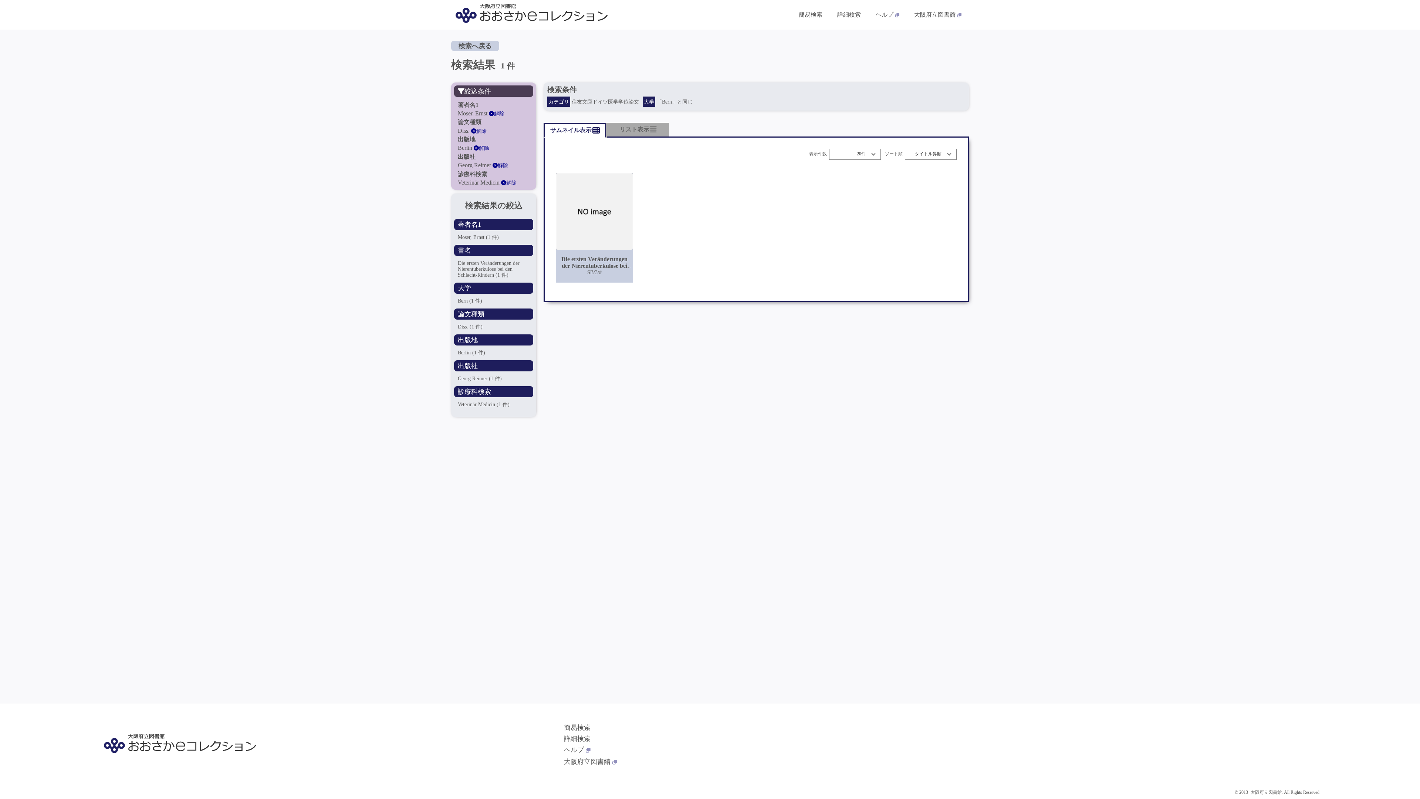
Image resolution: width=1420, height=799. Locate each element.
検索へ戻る (475, 46)
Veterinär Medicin (484, 404)
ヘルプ (884, 14)
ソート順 (894, 154)
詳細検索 (849, 14)
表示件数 (818, 154)
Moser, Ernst (478, 237)
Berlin (471, 352)
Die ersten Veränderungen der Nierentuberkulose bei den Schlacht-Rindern (489, 269)
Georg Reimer (480, 378)
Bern (470, 301)
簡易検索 (810, 14)
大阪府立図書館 (935, 14)
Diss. (470, 327)
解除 (499, 114)
